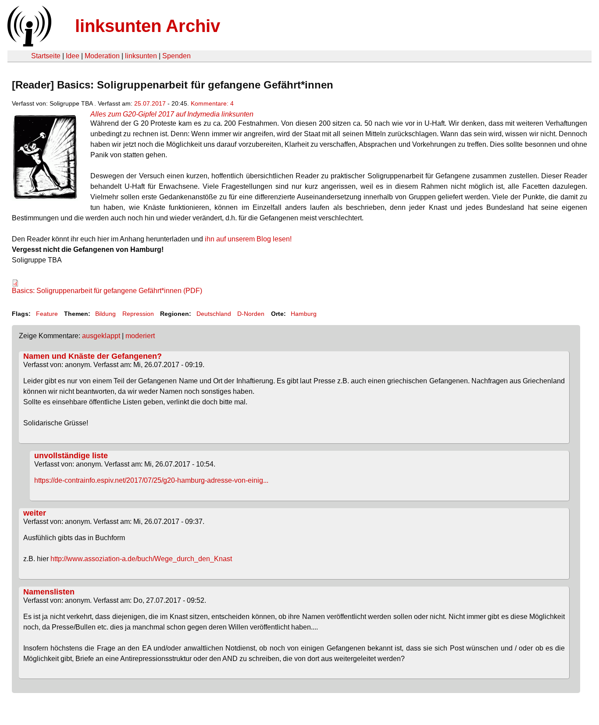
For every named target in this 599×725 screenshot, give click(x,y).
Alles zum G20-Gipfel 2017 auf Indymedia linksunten (171, 114)
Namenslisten (49, 591)
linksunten (141, 56)
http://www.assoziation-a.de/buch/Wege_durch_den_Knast (141, 558)
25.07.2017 (150, 103)
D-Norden (250, 313)
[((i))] (28, 44)
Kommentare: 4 (212, 103)
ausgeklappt (101, 336)
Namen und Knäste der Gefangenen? (92, 356)
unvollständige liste (71, 455)
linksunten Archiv (147, 25)
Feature (47, 313)
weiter (34, 513)
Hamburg (304, 313)
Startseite (46, 56)
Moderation (102, 56)
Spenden (176, 56)
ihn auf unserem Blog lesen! (248, 239)
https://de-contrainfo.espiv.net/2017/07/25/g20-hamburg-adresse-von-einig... (151, 480)
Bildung (105, 313)
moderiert (140, 336)
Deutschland (213, 313)
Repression (138, 313)
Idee (72, 56)
